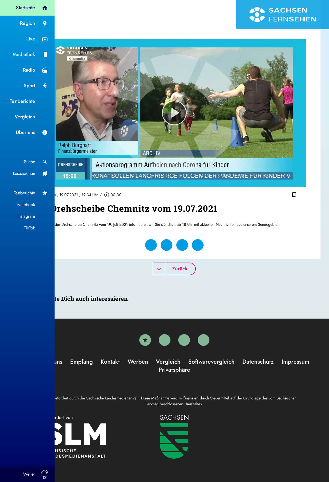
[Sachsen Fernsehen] (282, 14)
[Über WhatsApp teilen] (182, 245)
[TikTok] (203, 340)
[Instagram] (184, 340)
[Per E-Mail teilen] (198, 245)
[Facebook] (164, 340)
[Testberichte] (145, 340)
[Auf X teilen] (166, 245)
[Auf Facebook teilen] (151, 245)
